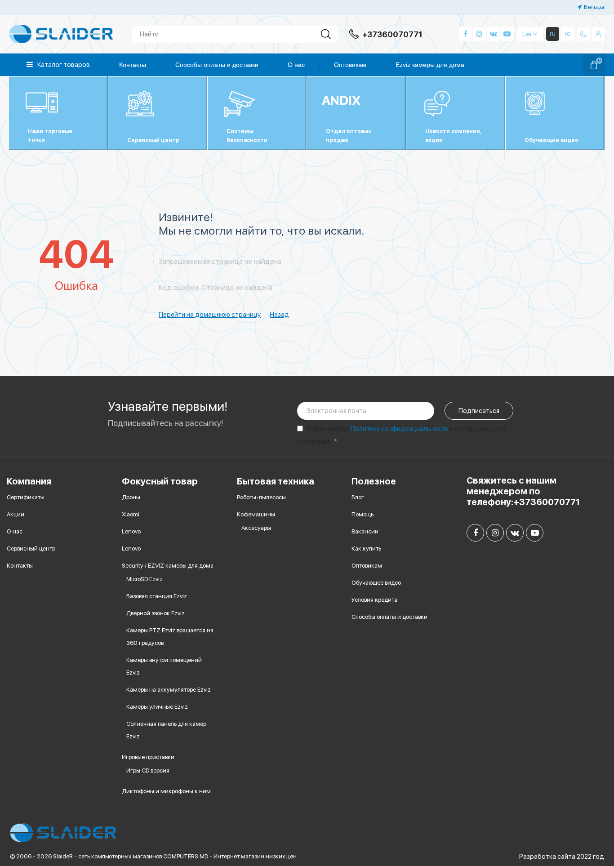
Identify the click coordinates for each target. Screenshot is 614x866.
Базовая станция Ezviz (156, 596)
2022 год (590, 856)
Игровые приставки (148, 757)
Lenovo (131, 531)
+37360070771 (392, 35)
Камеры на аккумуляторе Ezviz (168, 689)
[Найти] (326, 34)
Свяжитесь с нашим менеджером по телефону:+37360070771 (523, 491)
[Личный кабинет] (598, 34)
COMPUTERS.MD (185, 856)
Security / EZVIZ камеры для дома (168, 565)
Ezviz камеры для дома (430, 64)
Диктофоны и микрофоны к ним (166, 791)
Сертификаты (25, 497)
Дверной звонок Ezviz (155, 613)
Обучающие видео (551, 140)
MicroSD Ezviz (144, 579)
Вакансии (364, 531)
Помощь (362, 514)
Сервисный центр (153, 140)
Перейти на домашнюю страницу (210, 314)
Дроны (131, 497)
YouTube (507, 34)
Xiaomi (130, 514)
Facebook (465, 34)
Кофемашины (256, 514)
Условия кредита (374, 599)
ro (568, 34)
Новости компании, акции (453, 135)
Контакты (132, 64)
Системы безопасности (247, 135)
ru (553, 34)
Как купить (366, 548)
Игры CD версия (147, 770)
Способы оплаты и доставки (216, 64)
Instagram (479, 34)
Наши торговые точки (50, 135)
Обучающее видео (376, 582)
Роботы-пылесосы (261, 497)
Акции (15, 514)
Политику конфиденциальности (400, 428)
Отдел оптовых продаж (348, 135)
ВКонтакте (493, 34)
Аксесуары (256, 527)
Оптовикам (350, 64)
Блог (357, 497)
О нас (296, 64)
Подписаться (478, 410)
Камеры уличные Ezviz (157, 706)
